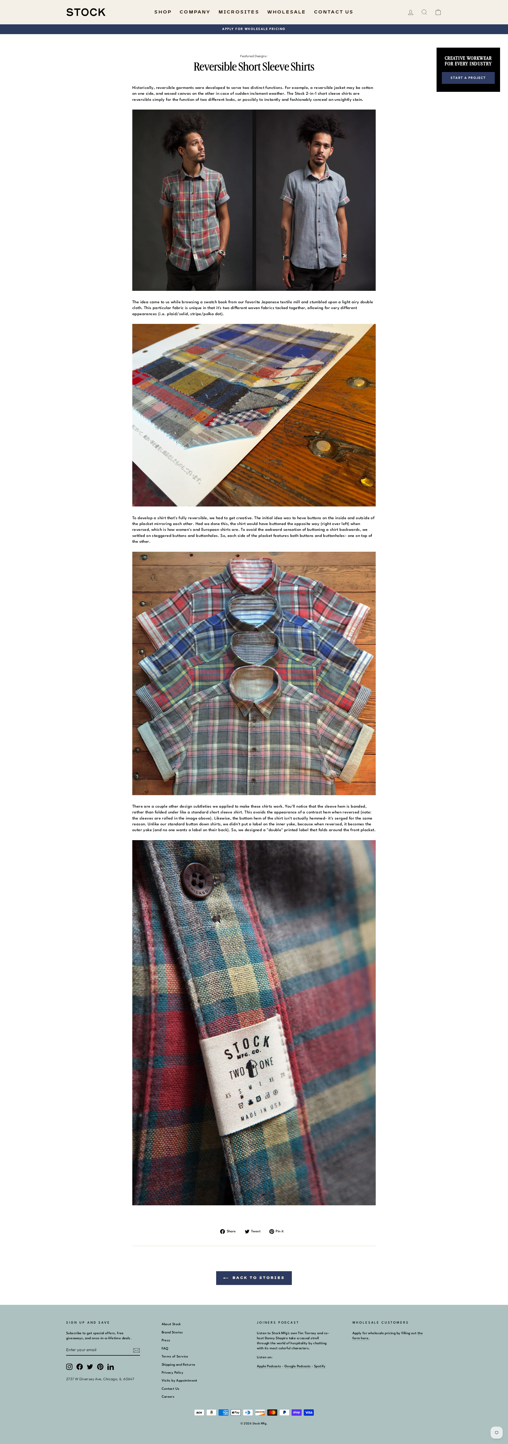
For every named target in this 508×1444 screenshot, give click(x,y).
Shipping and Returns (179, 1364)
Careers (168, 1396)
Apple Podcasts (269, 1366)
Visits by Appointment (179, 1380)
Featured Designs (253, 56)
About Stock (171, 1324)
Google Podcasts (297, 1366)
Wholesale (286, 12)
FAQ (165, 1348)
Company (195, 12)
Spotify (320, 1366)
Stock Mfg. (259, 1423)
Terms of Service (175, 1356)
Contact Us (334, 12)
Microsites (239, 12)
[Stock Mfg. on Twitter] (90, 1367)
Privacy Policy (173, 1372)
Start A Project (468, 78)
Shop (163, 12)
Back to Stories (257, 1278)
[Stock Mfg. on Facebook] (79, 1367)
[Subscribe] (136, 1350)
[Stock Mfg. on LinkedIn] (110, 1367)
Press (166, 1340)
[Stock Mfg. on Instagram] (69, 1367)
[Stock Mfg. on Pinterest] (100, 1367)
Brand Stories (172, 1332)
